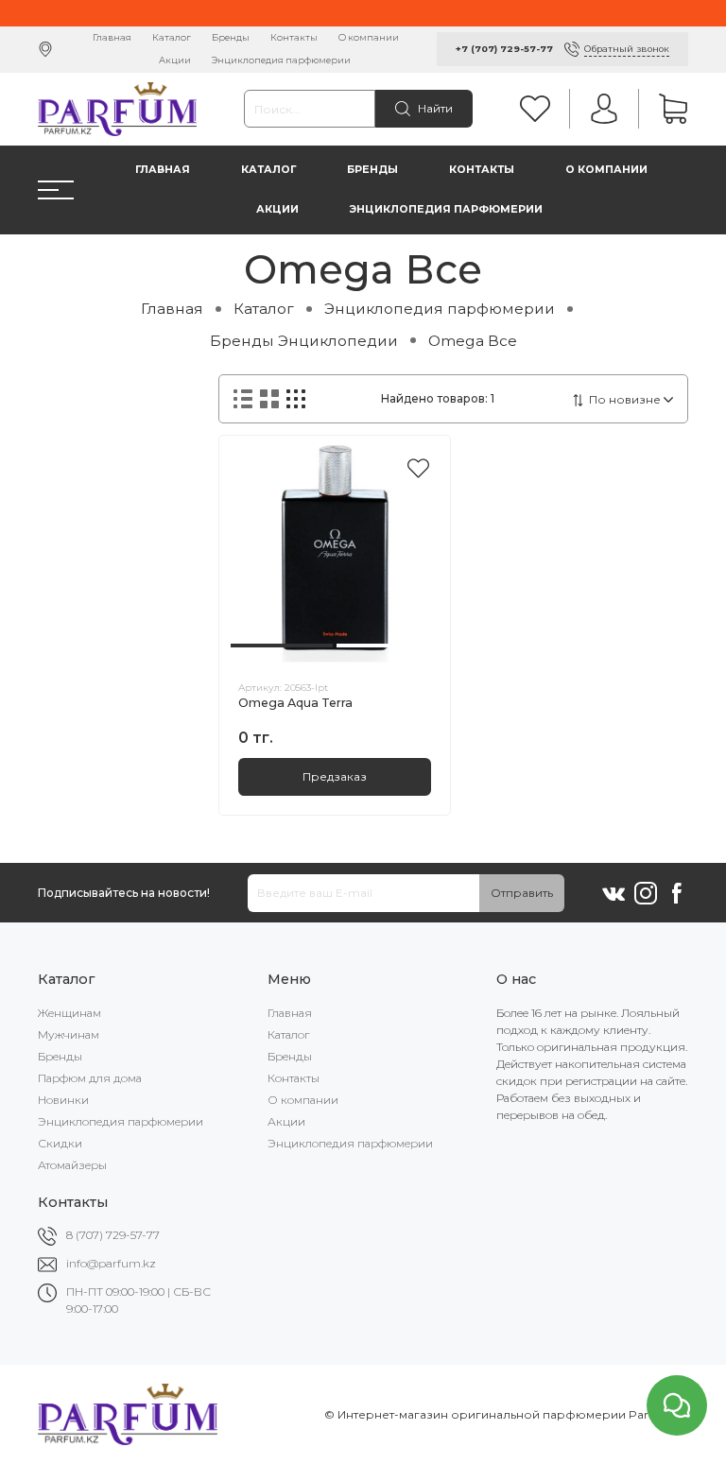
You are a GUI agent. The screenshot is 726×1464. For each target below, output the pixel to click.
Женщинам (69, 1013)
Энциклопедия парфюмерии (281, 60)
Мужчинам (68, 1034)
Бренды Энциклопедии (304, 341)
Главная (112, 37)
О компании (368, 37)
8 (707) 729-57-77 (113, 1235)
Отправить (522, 893)
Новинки (63, 1100)
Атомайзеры (72, 1165)
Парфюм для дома (90, 1078)
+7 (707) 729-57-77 (504, 48)
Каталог (171, 37)
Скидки (60, 1143)
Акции (175, 60)
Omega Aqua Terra (295, 703)
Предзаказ (334, 776)
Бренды (231, 37)
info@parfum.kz (111, 1263)
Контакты (294, 37)
